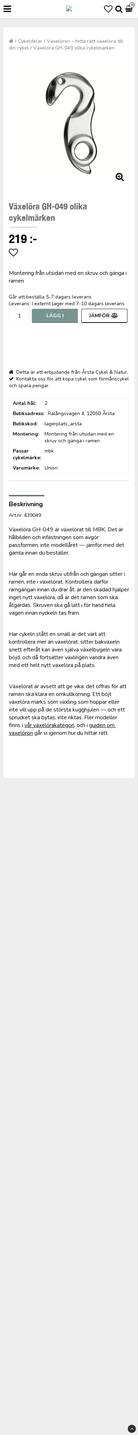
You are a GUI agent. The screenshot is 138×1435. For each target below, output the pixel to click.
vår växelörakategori (49, 725)
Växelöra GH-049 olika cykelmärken (74, 48)
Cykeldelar (30, 41)
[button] (108, 9)
